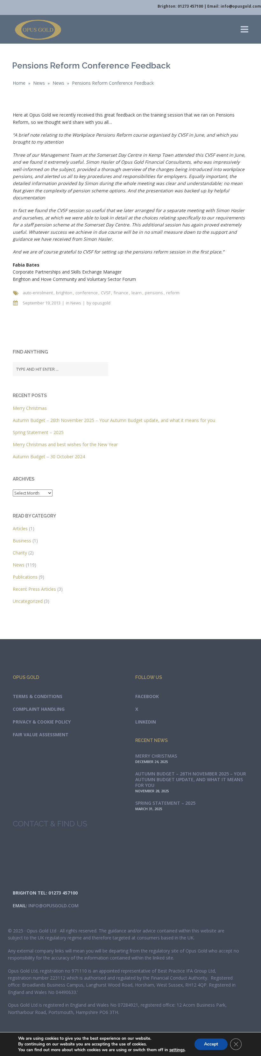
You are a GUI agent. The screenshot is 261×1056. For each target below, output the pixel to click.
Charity (20, 553)
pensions (154, 293)
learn (136, 293)
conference (86, 293)
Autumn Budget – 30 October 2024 (49, 456)
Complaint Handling (39, 709)
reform (173, 293)
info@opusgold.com (241, 6)
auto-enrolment (38, 293)
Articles (20, 528)
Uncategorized (28, 601)
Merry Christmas (30, 408)
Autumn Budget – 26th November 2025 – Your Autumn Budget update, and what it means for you (114, 420)
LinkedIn (145, 722)
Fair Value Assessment (40, 734)
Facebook (147, 696)
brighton (64, 293)
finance (121, 293)
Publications (25, 577)
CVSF (105, 293)
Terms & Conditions (37, 696)
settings (177, 1050)
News (39, 83)
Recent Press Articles (34, 589)
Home (19, 83)
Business (22, 541)
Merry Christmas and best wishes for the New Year (65, 444)
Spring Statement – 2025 (38, 432)
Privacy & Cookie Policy (42, 722)
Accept (211, 1044)
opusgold (101, 303)
